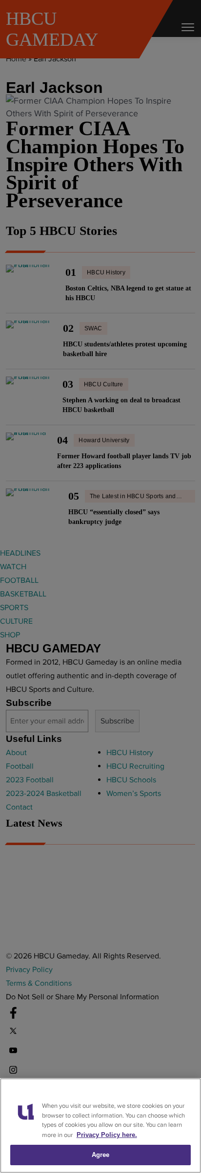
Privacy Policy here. (107, 1134)
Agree (101, 1154)
